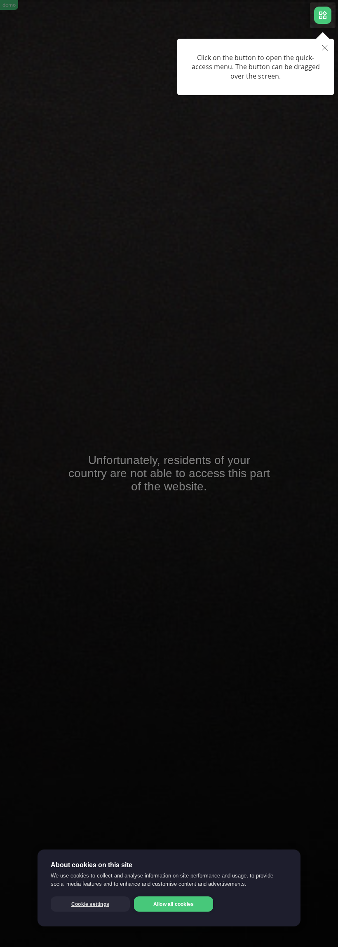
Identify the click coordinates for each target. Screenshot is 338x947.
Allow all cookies (173, 904)
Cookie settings (90, 904)
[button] (325, 48)
